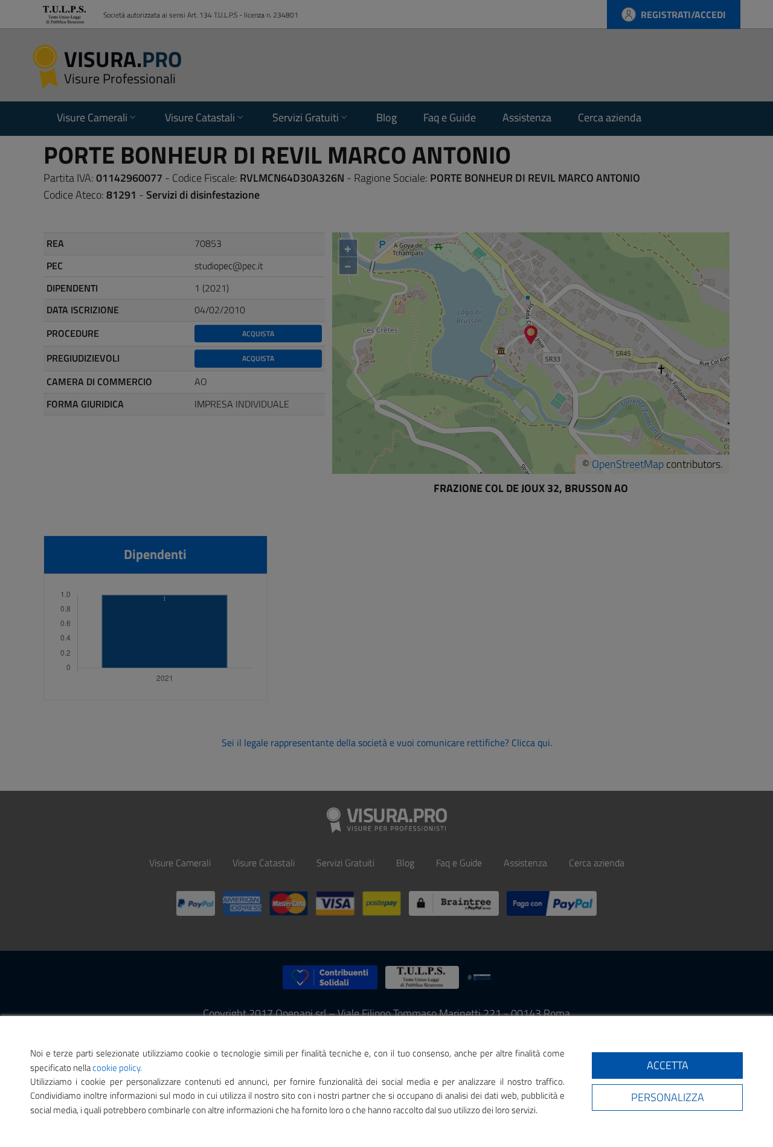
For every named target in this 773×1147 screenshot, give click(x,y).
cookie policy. (117, 1068)
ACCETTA (667, 1065)
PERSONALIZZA (667, 1097)
